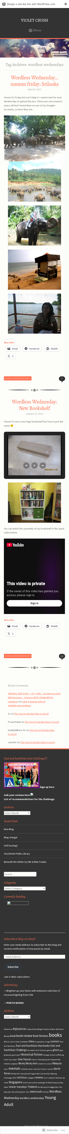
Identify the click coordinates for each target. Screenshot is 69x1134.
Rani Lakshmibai (43, 1074)
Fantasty (43, 1050)
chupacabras (40, 1042)
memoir (14, 1068)
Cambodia (24, 1042)
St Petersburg (51, 1082)
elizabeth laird (33, 1050)
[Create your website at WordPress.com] (34, 4)
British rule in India (11, 1042)
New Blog (9, 829)
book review (24, 1036)
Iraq (10, 1059)
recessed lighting (13, 994)
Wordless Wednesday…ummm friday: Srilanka (34, 81)
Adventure (8, 1029)
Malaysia (57, 1063)
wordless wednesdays (32, 1098)
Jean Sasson (24, 1059)
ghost (56, 1050)
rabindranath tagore (28, 1074)
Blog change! (11, 837)
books (55, 1035)
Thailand (32, 1086)
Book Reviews (40, 1036)
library (22, 1063)
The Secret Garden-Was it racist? (31, 713)
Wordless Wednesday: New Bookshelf (34, 405)
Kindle (57, 1059)
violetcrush (36, 1091)
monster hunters (40, 1069)
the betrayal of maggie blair (48, 1087)
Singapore (15, 1082)
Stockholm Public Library (17, 853)
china (31, 1041)
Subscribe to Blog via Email (19, 939)
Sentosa (58, 1078)
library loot (32, 1063)
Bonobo (7, 1036)
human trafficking (57, 1055)
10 (62, 656)
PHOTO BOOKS (15, 1002)
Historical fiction (31, 1054)
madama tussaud (45, 1064)
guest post (16, 1055)
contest (54, 1041)
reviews (39, 1077)
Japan (14, 1059)
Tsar (27, 1092)
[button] (26, 465)
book (13, 1036)
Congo (47, 1042)
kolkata (7, 1064)
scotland (51, 1078)
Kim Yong (51, 1059)
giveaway (7, 1055)
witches (46, 1092)
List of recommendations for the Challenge (29, 799)
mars (6, 1069)
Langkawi (14, 1064)
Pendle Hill (15, 1074)
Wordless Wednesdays (18, 378)
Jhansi (34, 1059)
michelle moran (27, 1069)
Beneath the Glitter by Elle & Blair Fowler (25, 861)
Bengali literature (44, 1029)
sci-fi (46, 1078)
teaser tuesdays (18, 1086)
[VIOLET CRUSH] (34, 48)
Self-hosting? (11, 845)
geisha (49, 1050)
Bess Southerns (57, 1029)
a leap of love (32, 1029)
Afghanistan (19, 1029)
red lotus (22, 1077)
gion (61, 1050)
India (6, 1059)
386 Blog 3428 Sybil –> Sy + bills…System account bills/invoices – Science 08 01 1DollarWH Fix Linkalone (34, 697)
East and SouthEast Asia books (33, 1045)
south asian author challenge (33, 1082)
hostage (46, 1055)
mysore (50, 1069)
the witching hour (18, 1092)
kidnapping (42, 1059)
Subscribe (13, 966)
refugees (30, 1078)
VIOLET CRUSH (34, 20)
